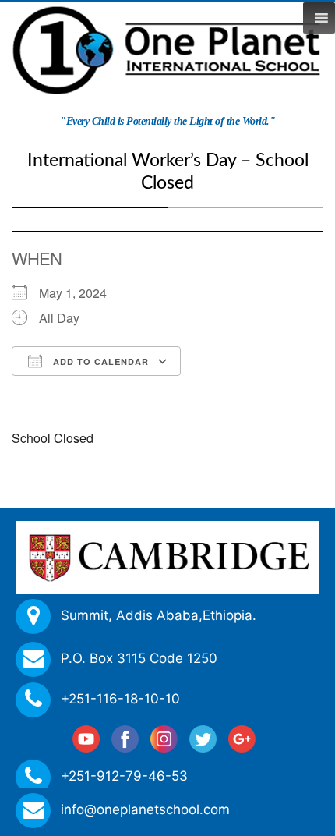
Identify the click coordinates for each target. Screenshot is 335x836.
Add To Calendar (99, 361)
